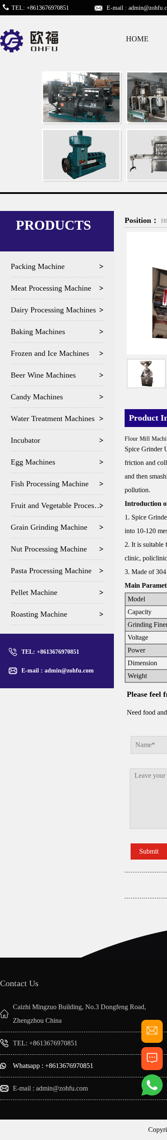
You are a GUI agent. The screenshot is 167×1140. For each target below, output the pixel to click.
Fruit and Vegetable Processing (57, 505)
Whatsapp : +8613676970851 (53, 1065)
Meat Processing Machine (51, 288)
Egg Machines (33, 462)
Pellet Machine (34, 592)
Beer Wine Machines (43, 375)
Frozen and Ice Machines (50, 353)
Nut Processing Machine (49, 549)
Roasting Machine (39, 614)
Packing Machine (38, 266)
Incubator (25, 440)
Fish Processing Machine (50, 483)
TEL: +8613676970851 (50, 652)
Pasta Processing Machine (51, 570)
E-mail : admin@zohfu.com (57, 670)
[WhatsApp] (152, 1094)
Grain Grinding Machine (49, 527)
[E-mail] (152, 1039)
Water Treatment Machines (53, 418)
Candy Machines (37, 397)
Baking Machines (38, 331)
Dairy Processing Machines (53, 310)
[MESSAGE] (152, 1066)
